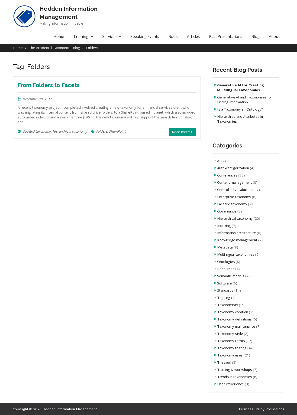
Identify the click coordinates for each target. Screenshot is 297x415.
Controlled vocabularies (236, 189)
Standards (225, 290)
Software (224, 283)
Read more (181, 131)
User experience (230, 384)
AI (218, 160)
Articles (193, 36)
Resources (225, 268)
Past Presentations (225, 36)
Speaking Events (144, 36)
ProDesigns (274, 409)
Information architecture (236, 232)
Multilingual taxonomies (235, 254)
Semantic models (230, 276)
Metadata (225, 247)
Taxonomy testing (231, 348)
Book (173, 36)
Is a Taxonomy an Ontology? (240, 109)
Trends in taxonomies (234, 376)
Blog (256, 36)
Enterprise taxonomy (234, 196)
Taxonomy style (230, 333)
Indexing (224, 225)
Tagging (223, 297)
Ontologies (226, 261)
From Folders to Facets (49, 85)
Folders (101, 131)
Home (59, 36)
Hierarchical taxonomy (70, 131)
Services (109, 36)
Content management (234, 182)
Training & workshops (234, 369)
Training (80, 36)
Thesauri (224, 362)
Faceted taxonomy (37, 131)
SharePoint (117, 131)
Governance (226, 211)
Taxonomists (227, 304)
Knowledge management (237, 240)
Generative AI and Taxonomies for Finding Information (244, 99)
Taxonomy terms (231, 340)
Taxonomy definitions (234, 319)
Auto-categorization (233, 168)
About (274, 36)
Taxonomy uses (230, 355)
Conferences (227, 175)
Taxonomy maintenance (236, 326)
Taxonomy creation (232, 312)
